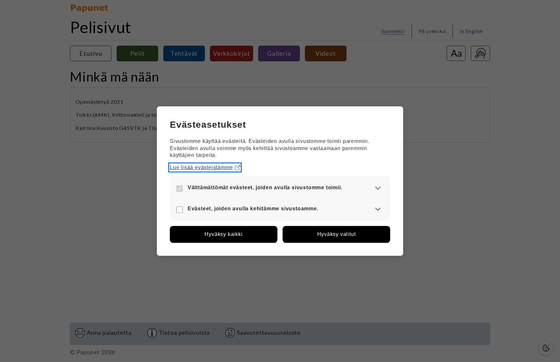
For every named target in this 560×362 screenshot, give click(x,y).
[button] (378, 188)
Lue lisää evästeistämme (201, 167)
